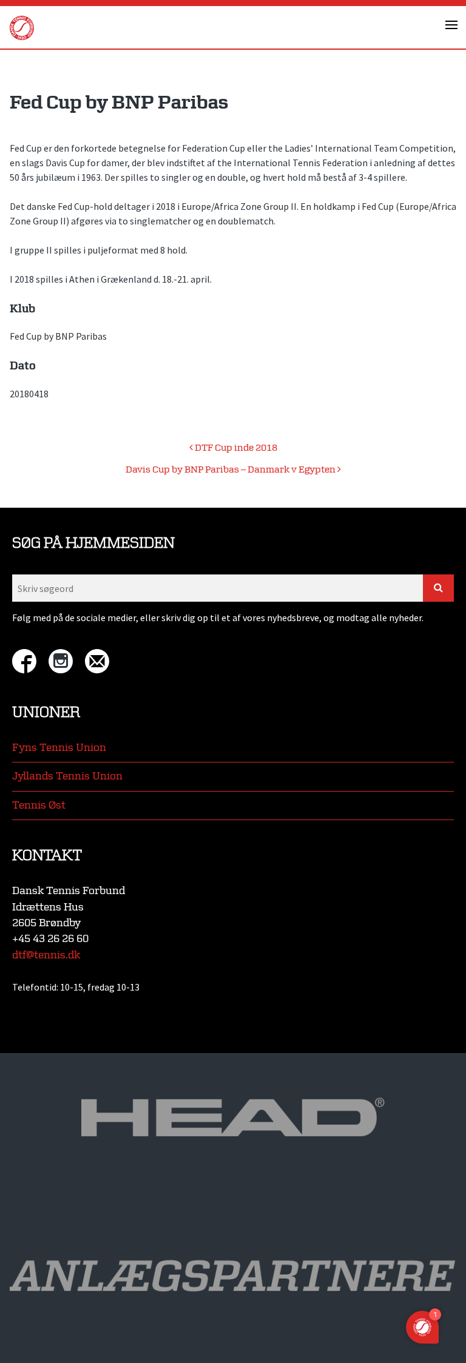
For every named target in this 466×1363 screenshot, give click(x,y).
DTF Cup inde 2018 (235, 448)
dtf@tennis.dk (46, 955)
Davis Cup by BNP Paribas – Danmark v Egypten (231, 470)
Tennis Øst (39, 805)
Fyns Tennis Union (59, 747)
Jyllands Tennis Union (67, 776)
